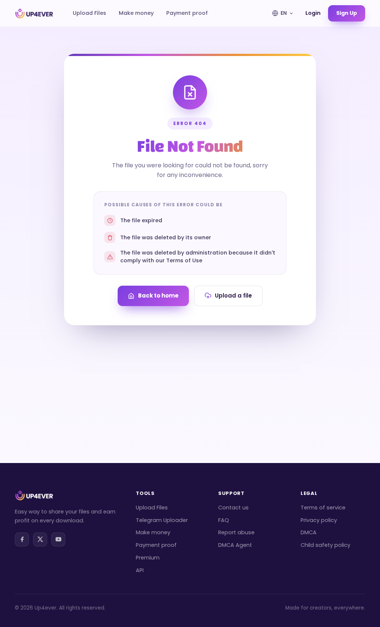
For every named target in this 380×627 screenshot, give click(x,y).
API (140, 570)
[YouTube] (58, 539)
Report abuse (236, 532)
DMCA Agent (235, 545)
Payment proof (187, 13)
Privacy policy (319, 520)
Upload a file (233, 295)
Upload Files (89, 13)
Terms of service (323, 507)
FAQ (223, 520)
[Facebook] (22, 539)
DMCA (309, 532)
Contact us (233, 507)
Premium (148, 557)
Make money (136, 13)
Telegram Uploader (162, 520)
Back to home (158, 295)
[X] (40, 539)
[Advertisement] (190, 381)
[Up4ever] (34, 13)
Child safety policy (325, 545)
